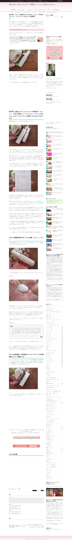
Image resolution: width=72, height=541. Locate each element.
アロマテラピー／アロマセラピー (52, 385)
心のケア (48, 342)
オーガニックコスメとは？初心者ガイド (54, 299)
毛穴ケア (48, 395)
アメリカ (48, 356)
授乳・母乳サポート (50, 437)
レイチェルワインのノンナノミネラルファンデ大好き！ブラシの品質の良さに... (57, 214)
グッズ (48, 344)
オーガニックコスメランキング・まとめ (53, 311)
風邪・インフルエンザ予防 (51, 464)
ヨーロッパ (48, 358)
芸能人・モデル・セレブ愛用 (51, 393)
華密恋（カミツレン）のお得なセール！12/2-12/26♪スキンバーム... (57, 236)
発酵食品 (48, 449)
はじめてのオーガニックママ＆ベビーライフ (53, 529)
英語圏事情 (48, 443)
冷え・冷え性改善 (49, 410)
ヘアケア (48, 333)
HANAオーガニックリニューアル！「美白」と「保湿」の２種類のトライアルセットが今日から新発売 (17, 526)
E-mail (11, 507)
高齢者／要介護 (49, 453)
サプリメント (34, 12)
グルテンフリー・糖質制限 (51, 466)
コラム (48, 313)
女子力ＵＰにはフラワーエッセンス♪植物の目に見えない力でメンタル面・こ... (57, 244)
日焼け (48, 373)
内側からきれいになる (50, 406)
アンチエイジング (18, 12)
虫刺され (48, 476)
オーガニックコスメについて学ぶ (52, 325)
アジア (48, 364)
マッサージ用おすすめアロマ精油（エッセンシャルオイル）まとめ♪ (57, 209)
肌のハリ (48, 468)
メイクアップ (49, 329)
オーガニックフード (50, 352)
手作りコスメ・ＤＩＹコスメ (51, 418)
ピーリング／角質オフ (50, 420)
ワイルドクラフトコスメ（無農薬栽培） (53, 391)
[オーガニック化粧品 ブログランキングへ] (49, 99)
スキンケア (49, 327)
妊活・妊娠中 (49, 439)
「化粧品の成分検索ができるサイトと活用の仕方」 (54, 520)
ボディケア (48, 331)
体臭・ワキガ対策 (49, 404)
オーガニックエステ (21, 9)
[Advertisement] (18, 96)
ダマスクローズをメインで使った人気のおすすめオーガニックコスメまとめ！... (57, 154)
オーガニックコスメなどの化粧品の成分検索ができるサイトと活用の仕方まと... (57, 227)
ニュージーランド (49, 362)
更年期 (48, 433)
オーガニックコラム (42, 12)
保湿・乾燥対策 (49, 387)
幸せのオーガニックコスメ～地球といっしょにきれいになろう (32, 4)
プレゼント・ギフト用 (26, 12)
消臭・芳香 (48, 416)
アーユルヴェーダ (49, 414)
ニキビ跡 (48, 472)
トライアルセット (49, 323)
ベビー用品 (48, 441)
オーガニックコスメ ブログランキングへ (52, 96)
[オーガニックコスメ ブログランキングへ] (49, 95)
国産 (48, 354)
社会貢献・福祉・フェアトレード (52, 379)
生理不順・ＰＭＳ (49, 435)
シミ (47, 375)
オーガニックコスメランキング (52, 12)
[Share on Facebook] (62, 1)
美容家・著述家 (49, 383)
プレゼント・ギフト (50, 321)
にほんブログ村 (48, 103)
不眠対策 (48, 451)
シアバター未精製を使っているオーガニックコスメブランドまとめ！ (57, 162)
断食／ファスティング (50, 408)
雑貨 (47, 348)
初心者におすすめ (49, 317)
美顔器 (48, 346)
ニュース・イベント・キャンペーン (52, 319)
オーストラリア (49, 360)
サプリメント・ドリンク (50, 350)
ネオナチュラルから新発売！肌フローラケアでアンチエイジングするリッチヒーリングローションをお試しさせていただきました (35, 526)
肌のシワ (48, 470)
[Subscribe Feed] (58, 1)
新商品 (48, 315)
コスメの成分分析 (13, 9)
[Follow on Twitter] (60, 1)
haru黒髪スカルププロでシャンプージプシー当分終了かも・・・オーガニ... (57, 218)
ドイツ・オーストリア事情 (51, 402)
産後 (47, 455)
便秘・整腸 (48, 424)
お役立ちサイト (49, 389)
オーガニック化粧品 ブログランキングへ (52, 100)
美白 (48, 9)
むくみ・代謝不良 (49, 422)
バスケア (48, 340)
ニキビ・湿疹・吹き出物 (50, 377)
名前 (10, 504)
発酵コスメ (48, 447)
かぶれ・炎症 (49, 478)
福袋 (47, 457)
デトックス (48, 412)
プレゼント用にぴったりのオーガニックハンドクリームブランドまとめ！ (57, 184)
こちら (52, 128)
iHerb (47, 474)
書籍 (47, 381)
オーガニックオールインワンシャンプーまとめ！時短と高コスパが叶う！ (57, 136)
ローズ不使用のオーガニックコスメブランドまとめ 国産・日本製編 (57, 189)
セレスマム (48, 530)
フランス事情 (49, 445)
